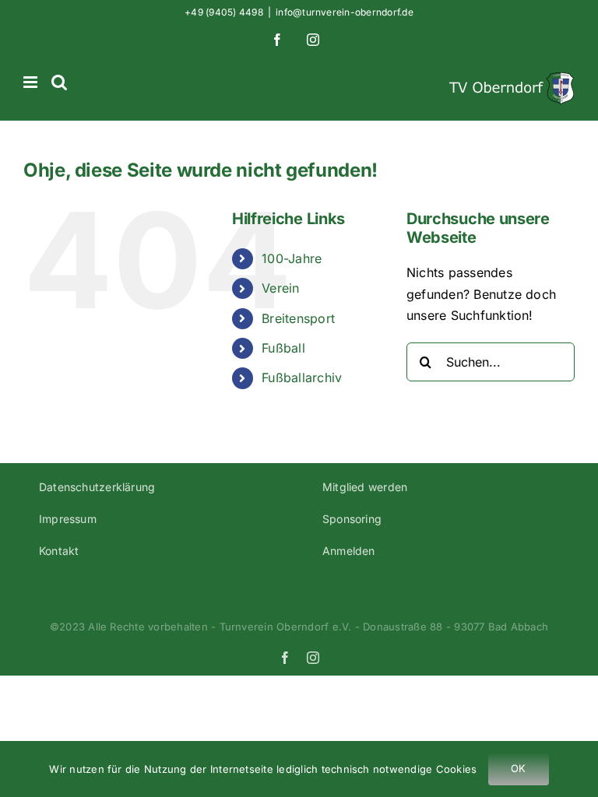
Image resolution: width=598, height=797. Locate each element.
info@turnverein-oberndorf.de (344, 12)
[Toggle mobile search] (59, 82)
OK (518, 768)
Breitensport (298, 318)
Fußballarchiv (302, 377)
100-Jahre (292, 258)
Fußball (283, 348)
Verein (280, 288)
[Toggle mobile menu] (31, 82)
